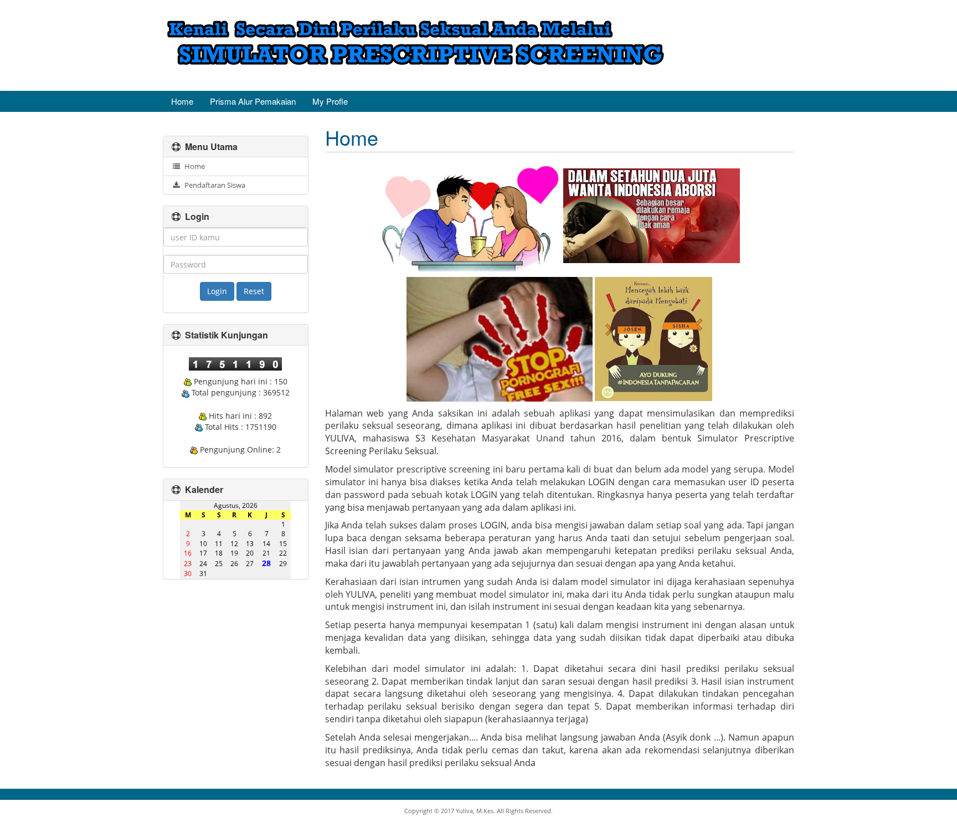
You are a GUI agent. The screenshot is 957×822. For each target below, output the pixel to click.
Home (182, 101)
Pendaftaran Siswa (213, 185)
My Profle (330, 101)
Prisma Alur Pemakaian (253, 101)
